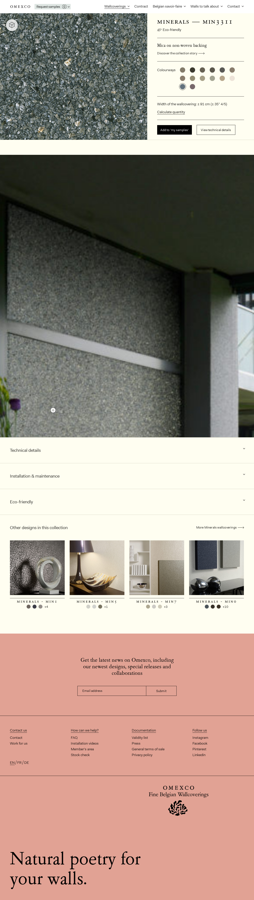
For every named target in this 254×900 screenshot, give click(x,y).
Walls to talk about (205, 6)
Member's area (82, 749)
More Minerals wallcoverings (216, 527)
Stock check (80, 755)
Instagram (200, 737)
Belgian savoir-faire (168, 6)
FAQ (74, 737)
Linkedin (199, 755)
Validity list (140, 737)
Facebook (199, 743)
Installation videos (85, 743)
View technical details (216, 130)
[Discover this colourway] (53, 410)
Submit (161, 691)
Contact (234, 6)
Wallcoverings (115, 6)
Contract (141, 6)
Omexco (20, 6)
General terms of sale (148, 749)
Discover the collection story (177, 53)
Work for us (19, 743)
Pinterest (199, 749)
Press (136, 743)
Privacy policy (142, 755)
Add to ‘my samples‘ (174, 130)
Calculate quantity (171, 112)
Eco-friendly (172, 29)
